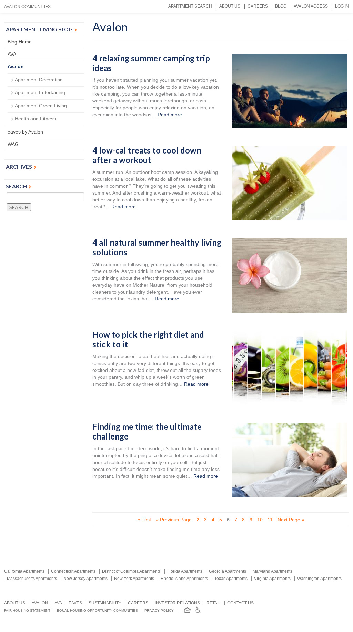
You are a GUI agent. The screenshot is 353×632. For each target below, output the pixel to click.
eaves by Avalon (25, 132)
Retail (213, 603)
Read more (170, 114)
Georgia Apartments (227, 571)
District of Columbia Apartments (131, 571)
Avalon (16, 66)
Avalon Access (311, 6)
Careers (258, 6)
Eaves (75, 603)
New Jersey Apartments (85, 578)
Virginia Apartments (272, 578)
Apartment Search (190, 6)
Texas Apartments (231, 578)
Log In (342, 6)
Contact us (240, 603)
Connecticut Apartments (73, 571)
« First (144, 519)
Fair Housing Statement (27, 610)
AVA (12, 54)
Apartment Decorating (39, 79)
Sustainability (105, 603)
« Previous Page (174, 519)
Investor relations (177, 603)
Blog (280, 6)
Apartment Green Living (41, 105)
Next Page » (291, 519)
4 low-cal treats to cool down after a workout (146, 155)
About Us (229, 6)
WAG (13, 144)
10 (260, 519)
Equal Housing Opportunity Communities (97, 610)
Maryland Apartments (272, 571)
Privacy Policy (159, 610)
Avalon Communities (27, 6)
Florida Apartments (184, 571)
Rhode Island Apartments (184, 578)
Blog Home (20, 42)
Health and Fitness (35, 118)
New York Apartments (134, 578)
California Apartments (24, 571)
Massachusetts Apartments (32, 578)
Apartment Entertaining (40, 92)
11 (270, 519)
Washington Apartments (319, 578)
